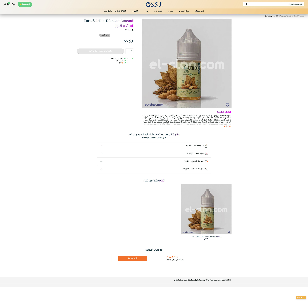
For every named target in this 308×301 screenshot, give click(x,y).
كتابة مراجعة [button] (133, 258)
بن (147, 11)
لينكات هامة (121, 11)
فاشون (136, 11)
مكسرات (159, 11)
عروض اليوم (185, 11)
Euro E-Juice (104, 35)
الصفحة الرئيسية (299, 16)
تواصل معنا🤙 (25, 4)
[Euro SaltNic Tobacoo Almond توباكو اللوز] (206, 209)
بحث (246, 4)
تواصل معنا (108, 11)
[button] (132, 49)
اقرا (229, 126)
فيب (171, 11)
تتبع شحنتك (199, 11)
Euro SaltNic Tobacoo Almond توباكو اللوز (206, 237)
